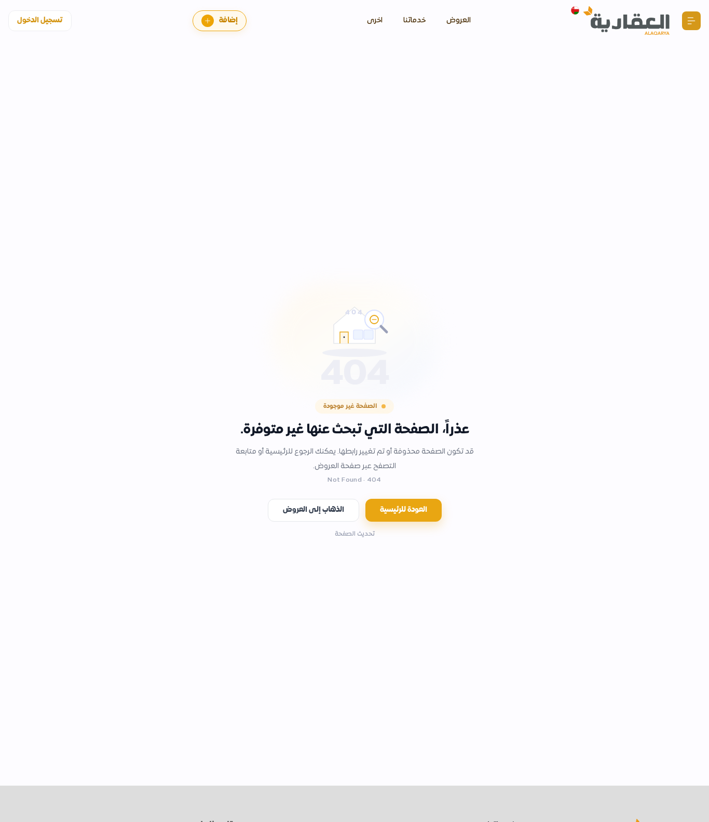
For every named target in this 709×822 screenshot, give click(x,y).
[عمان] (575, 10)
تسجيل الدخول (40, 20)
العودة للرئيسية (403, 510)
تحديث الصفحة (355, 534)
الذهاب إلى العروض (313, 510)
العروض (458, 20)
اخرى (375, 20)
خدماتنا (414, 20)
